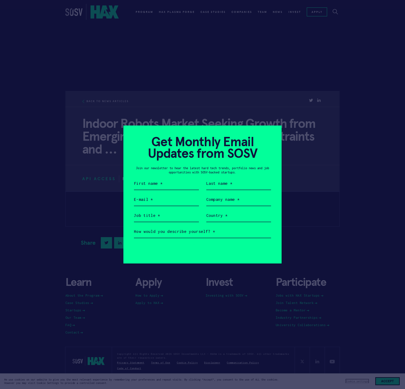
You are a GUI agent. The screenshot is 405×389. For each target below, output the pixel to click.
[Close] (273, 134)
